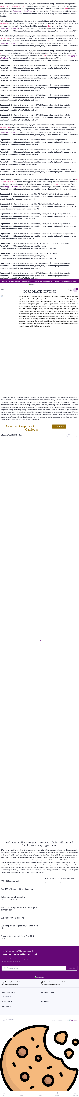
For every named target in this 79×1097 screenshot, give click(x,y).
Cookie (67, 1020)
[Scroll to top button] (76, 1089)
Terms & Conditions (57, 1020)
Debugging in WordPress (22, 11)
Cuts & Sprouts (6, 996)
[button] (9, 472)
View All (70, 435)
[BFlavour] (36, 290)
